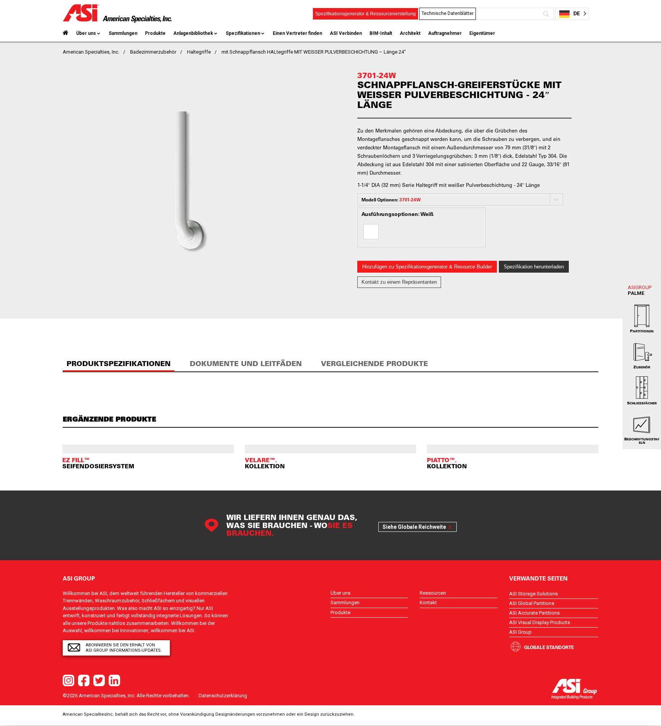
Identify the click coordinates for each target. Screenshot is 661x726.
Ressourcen (433, 593)
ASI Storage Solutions (533, 594)
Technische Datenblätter (448, 13)
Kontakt (428, 602)
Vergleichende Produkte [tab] (374, 363)
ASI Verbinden (346, 33)
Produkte (155, 33)
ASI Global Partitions (531, 603)
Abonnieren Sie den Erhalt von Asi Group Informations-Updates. (124, 648)
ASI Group (520, 632)
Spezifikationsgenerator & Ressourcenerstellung (365, 13)
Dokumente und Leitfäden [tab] (246, 363)
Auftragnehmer (445, 33)
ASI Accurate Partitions (534, 613)
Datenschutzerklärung (223, 695)
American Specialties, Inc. (91, 52)
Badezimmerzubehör (153, 52)
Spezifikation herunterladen (534, 267)
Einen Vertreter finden (297, 33)
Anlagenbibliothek (193, 33)
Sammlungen (123, 33)
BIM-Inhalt (381, 33)
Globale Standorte (549, 647)
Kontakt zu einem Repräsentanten (399, 282)
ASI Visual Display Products (539, 622)
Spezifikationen (243, 33)
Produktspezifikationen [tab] (119, 363)
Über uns (86, 33)
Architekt (410, 33)
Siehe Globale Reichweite (414, 527)
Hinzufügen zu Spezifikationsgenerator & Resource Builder (427, 267)
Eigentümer (482, 33)
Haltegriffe (199, 52)
